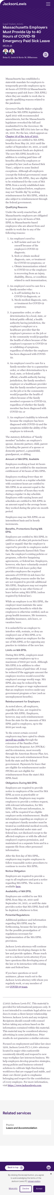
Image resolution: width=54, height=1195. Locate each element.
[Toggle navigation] (48, 4)
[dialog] (27, 1183)
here (18, 886)
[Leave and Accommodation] (27, 1127)
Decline (25, 1189)
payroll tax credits (15, 739)
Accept (39, 1189)
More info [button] (13, 1189)
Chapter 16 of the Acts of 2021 (22, 136)
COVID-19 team (18, 986)
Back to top (13, 1168)
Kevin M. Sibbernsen (28, 57)
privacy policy (34, 1181)
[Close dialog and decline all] (51, 1174)
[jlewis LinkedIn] (49, 1167)
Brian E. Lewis (9, 57)
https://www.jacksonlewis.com (24, 1085)
